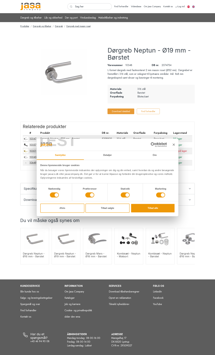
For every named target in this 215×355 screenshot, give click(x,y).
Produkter (24, 26)
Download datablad (121, 111)
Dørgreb (59, 26)
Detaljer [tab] (107, 155)
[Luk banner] (174, 145)
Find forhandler (148, 111)
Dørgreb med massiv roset (78, 26)
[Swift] (30, 7)
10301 (32, 151)
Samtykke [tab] (60, 155)
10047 (32, 138)
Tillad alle (153, 208)
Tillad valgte (107, 208)
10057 (32, 145)
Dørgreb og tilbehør (42, 26)
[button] (31, 17)
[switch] (89, 195)
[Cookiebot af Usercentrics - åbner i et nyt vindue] (153, 144)
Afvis (62, 208)
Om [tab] (155, 155)
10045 (33, 157)
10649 (32, 162)
